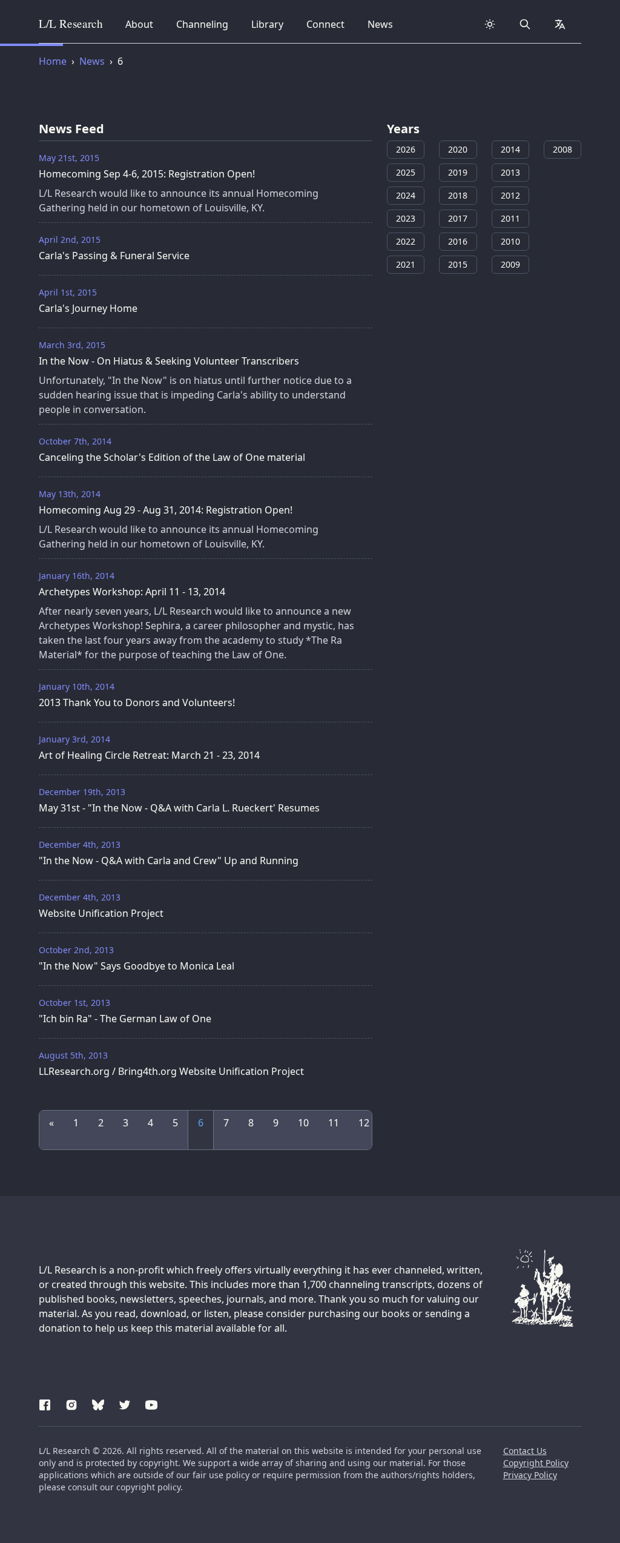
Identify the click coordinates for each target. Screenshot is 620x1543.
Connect (327, 24)
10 (303, 1122)
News (384, 24)
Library (271, 24)
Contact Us (525, 1450)
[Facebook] (45, 1403)
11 (333, 1122)
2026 (405, 149)
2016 (457, 241)
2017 (457, 218)
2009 (510, 264)
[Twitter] (125, 1403)
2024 (405, 195)
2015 (457, 264)
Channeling (202, 24)
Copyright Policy (536, 1463)
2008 (562, 149)
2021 (405, 264)
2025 (405, 172)
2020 (457, 149)
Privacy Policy (530, 1475)
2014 (510, 149)
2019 (457, 172)
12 (363, 1122)
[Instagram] (71, 1403)
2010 (510, 241)
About (143, 24)
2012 (510, 195)
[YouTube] (151, 1403)
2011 (510, 218)
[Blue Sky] (98, 1403)
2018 (457, 195)
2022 (405, 241)
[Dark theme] (490, 24)
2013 (510, 172)
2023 (405, 218)
